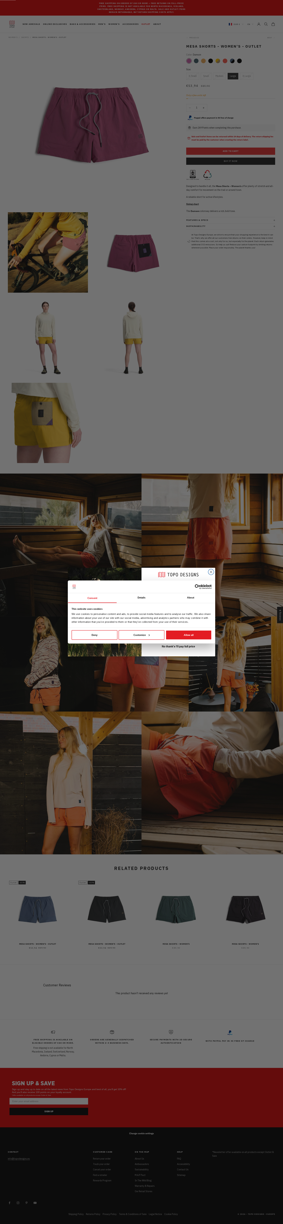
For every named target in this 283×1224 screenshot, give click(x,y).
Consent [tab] (92, 598)
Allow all (189, 634)
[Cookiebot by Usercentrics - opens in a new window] (197, 586)
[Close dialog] (211, 572)
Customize (139, 634)
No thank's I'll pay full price (178, 646)
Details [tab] (142, 597)
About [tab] (190, 597)
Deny (94, 634)
